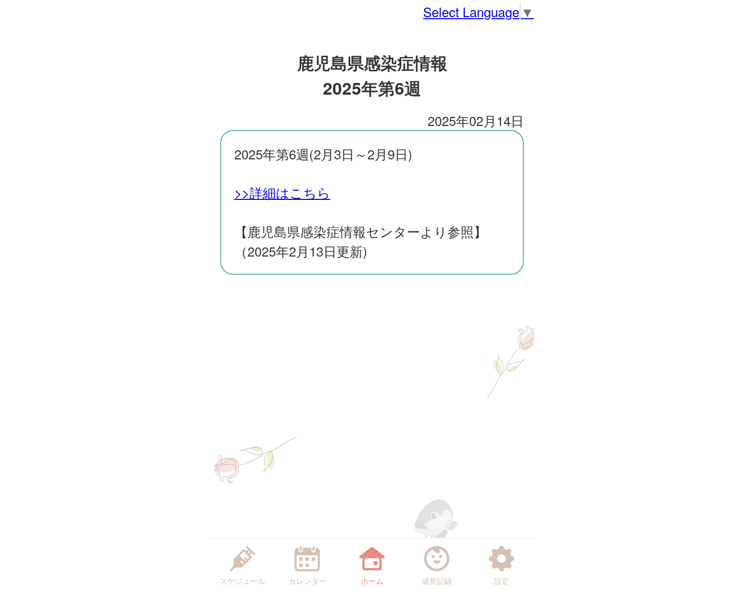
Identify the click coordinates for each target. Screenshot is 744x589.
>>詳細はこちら (282, 192)
